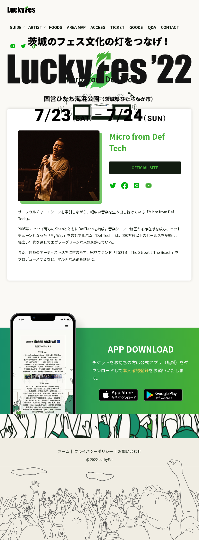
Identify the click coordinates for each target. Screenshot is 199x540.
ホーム (63, 451)
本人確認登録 (136, 370)
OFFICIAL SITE (145, 167)
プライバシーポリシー (93, 451)
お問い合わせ (129, 451)
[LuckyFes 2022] (21, 9)
